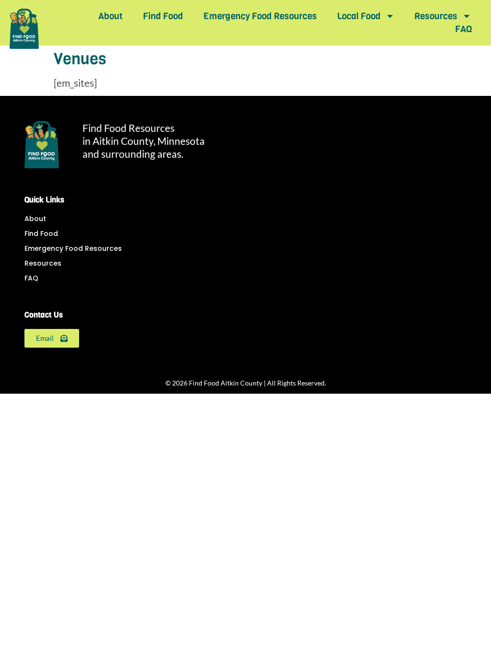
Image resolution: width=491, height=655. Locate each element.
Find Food (163, 16)
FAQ (463, 29)
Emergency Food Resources (260, 16)
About (110, 16)
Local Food (359, 16)
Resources (435, 16)
